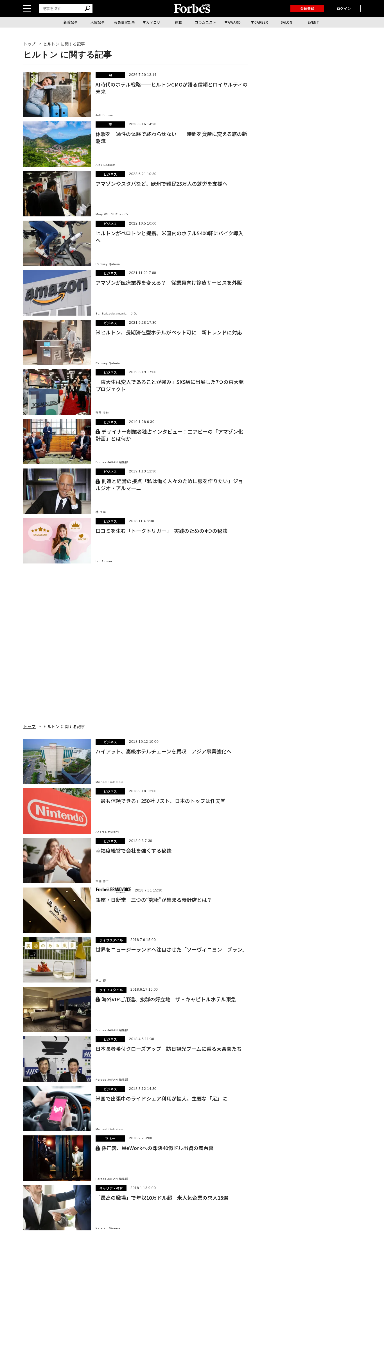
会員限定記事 (124, 22)
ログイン (344, 8)
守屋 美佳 (102, 412)
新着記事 (71, 22)
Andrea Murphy (107, 831)
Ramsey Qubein (108, 264)
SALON (286, 22)
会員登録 (307, 8)
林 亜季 (101, 511)
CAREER (261, 22)
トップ (29, 44)
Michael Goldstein (109, 782)
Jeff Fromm (104, 115)
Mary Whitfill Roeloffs (112, 214)
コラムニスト (205, 22)
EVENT (313, 22)
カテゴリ (153, 22)
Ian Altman (104, 561)
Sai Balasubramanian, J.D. (116, 313)
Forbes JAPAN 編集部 (112, 462)
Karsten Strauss (108, 1228)
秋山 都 (101, 980)
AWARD (234, 22)
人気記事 (98, 22)
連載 (178, 22)
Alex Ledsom (106, 164)
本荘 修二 (102, 881)
